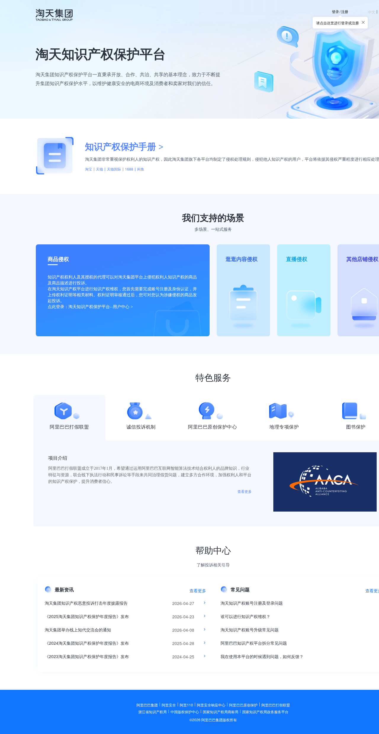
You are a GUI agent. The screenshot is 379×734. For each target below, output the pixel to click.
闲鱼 (140, 168)
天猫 (99, 168)
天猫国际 (114, 168)
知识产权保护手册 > (124, 147)
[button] (363, 22)
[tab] (69, 417)
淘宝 (88, 168)
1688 (129, 168)
